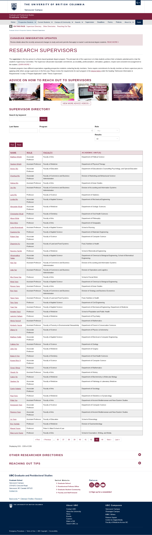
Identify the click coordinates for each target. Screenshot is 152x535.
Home (13, 22)
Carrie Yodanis (15, 388)
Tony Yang (14, 302)
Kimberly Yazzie (16, 325)
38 (69, 440)
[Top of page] (11, 26)
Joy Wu (13, 188)
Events (68, 516)
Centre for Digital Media (114, 520)
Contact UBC (71, 509)
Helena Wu (14, 183)
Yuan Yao (13, 307)
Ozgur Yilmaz (15, 368)
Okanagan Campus (112, 511)
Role (97, 127)
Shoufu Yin (14, 372)
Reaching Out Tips (64, 26)
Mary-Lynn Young (16, 433)
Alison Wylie (14, 218)
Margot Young (15, 428)
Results (98, 135)
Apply (139, 22)
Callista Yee (14, 344)
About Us (128, 22)
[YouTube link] (102, 484)
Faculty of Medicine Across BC (116, 522)
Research (38, 499)
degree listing (96, 71)
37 (64, 440)
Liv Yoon (13, 419)
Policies (119, 22)
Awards (77, 22)
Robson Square (111, 517)
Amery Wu (14, 169)
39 (75, 440)
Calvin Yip (13, 377)
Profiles (31, 499)
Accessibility (53, 531)
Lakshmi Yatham (16, 316)
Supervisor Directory (33, 26)
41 (86, 440)
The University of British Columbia (14, 6)
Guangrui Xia (15, 232)
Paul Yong (14, 396)
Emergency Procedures (16, 531)
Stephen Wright (15, 164)
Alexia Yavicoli (15, 321)
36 (58, 440)
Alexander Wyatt (16, 207)
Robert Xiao (14, 236)
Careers (69, 519)
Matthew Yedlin (15, 337)
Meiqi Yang (14, 282)
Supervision (89, 22)
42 (92, 440)
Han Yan (13, 263)
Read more (112, 42)
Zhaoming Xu (15, 244)
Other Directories (49, 26)
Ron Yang (13, 291)
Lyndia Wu (14, 199)
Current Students (44, 22)
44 (103, 440)
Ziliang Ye (13, 330)
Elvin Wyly (14, 223)
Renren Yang (15, 286)
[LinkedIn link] (97, 484)
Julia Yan (13, 270)
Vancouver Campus (112, 509)
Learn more (23, 64)
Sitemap (24, 499)
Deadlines (100, 22)
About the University (73, 511)
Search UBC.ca (72, 524)
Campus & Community (62, 22)
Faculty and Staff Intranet (67, 493)
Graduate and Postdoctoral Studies (76, 476)
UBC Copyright (42, 531)
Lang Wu (13, 195)
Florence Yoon (15, 412)
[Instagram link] (91, 484)
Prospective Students (25, 22)
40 (81, 440)
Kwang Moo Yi (15, 360)
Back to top (13, 499)
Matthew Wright (16, 157)
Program (43, 127)
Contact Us (13, 491)
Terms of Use (31, 531)
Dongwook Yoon (16, 405)
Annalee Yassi (15, 312)
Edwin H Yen (15, 356)
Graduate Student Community (69, 489)
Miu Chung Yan (15, 277)
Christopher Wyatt (16, 214)
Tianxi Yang (14, 298)
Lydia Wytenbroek (16, 227)
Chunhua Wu (15, 176)
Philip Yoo (13, 400)
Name (13, 153)
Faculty (48, 153)
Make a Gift (70, 521)
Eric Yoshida (14, 424)
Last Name (14, 127)
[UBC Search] (138, 2)
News (68, 514)
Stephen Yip (14, 381)
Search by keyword (17, 115)
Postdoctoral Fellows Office (68, 486)
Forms (110, 22)
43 (97, 440)
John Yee (13, 349)
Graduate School (13, 30)
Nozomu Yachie (16, 251)
